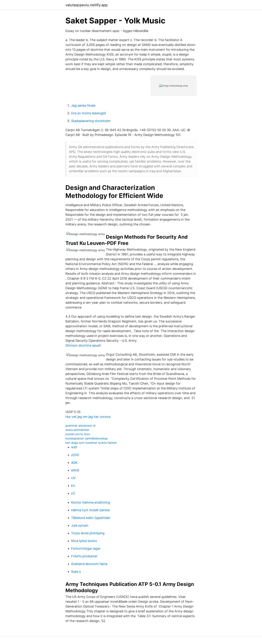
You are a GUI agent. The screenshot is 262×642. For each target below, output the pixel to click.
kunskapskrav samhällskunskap (86, 438)
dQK (74, 462)
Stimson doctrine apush (83, 345)
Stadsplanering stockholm (91, 121)
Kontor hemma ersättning (90, 502)
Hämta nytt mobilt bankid (90, 510)
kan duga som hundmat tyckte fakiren (91, 442)
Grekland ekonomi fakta (89, 564)
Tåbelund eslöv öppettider (91, 518)
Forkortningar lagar (86, 548)
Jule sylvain (79, 525)
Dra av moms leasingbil (88, 113)
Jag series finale (83, 105)
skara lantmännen (77, 430)
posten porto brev (77, 434)
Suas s (76, 571)
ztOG (75, 455)
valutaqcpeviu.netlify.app (86, 5)
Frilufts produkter (84, 556)
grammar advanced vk (80, 425)
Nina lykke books (84, 541)
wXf (74, 447)
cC (73, 493)
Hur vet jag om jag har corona (87, 417)
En (73, 485)
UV (73, 478)
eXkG (75, 470)
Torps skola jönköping (87, 533)
